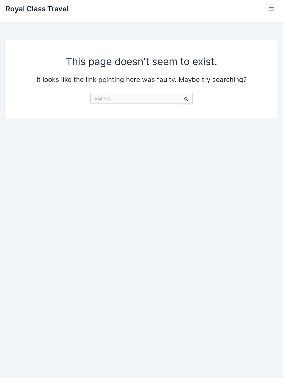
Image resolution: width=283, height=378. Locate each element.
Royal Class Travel (37, 8)
